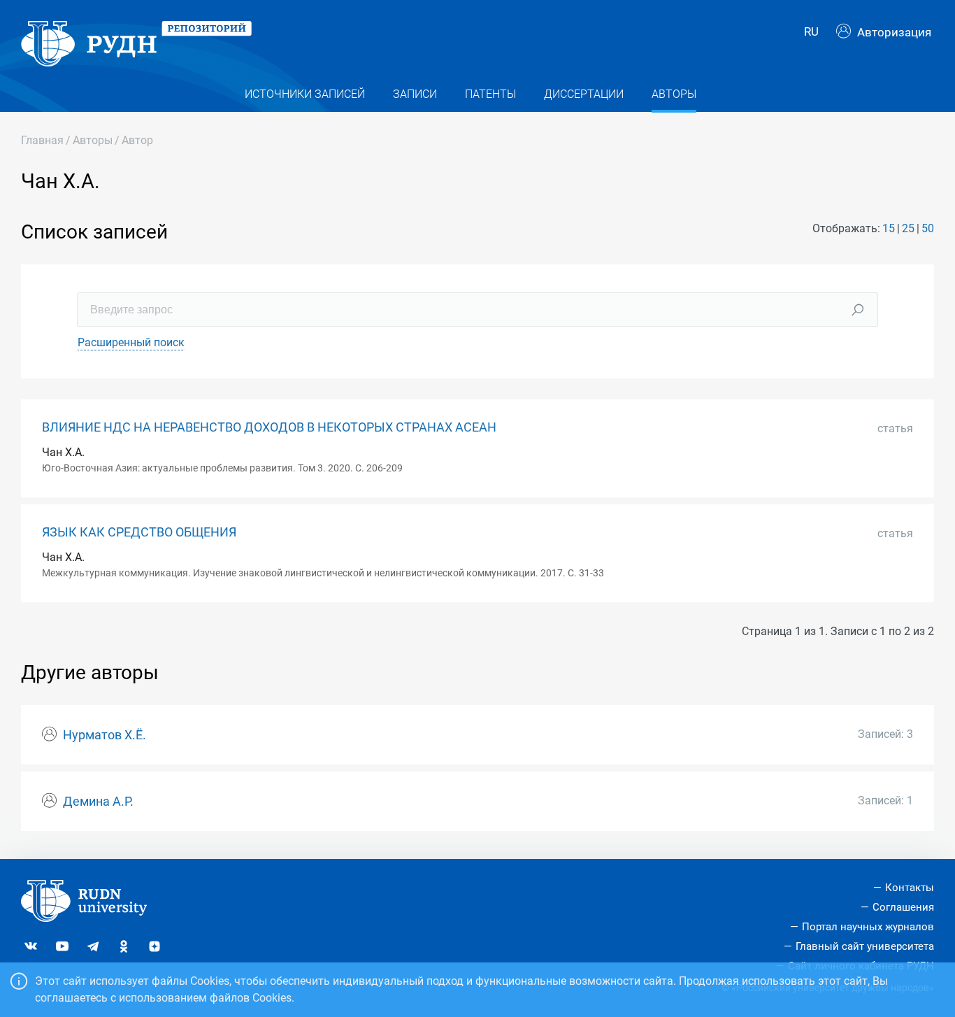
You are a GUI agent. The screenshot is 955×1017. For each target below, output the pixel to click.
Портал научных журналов (868, 926)
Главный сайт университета (865, 946)
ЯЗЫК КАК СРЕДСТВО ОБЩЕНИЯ (139, 532)
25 (908, 228)
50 (927, 228)
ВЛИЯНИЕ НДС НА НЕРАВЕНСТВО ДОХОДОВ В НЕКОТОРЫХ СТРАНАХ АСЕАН (269, 427)
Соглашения (903, 907)
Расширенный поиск (131, 342)
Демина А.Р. (98, 802)
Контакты (909, 887)
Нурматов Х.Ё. (104, 735)
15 (888, 228)
